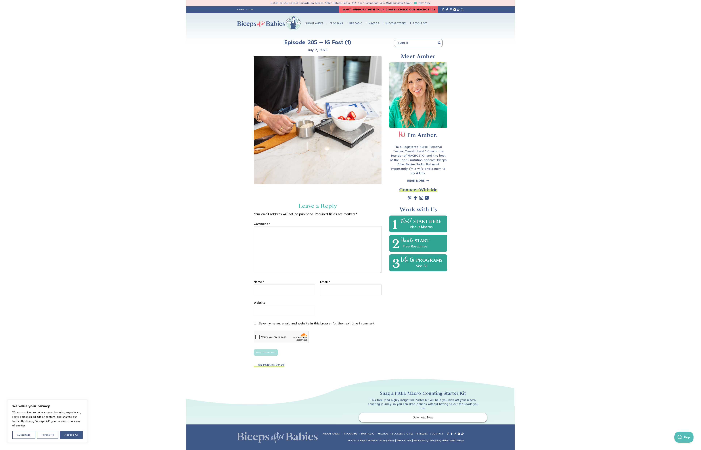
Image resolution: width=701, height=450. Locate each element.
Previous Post (271, 365)
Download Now (423, 417)
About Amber (331, 434)
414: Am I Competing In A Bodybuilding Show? (391, 3)
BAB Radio (367, 434)
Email (325, 282)
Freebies (422, 434)
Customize (23, 435)
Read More (415, 181)
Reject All (48, 435)
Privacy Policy (387, 440)
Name (259, 282)
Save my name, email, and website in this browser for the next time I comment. (317, 323)
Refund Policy (420, 440)
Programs (350, 434)
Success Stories (402, 434)
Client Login (245, 9)
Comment (262, 224)
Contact (437, 434)
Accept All (71, 435)
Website (259, 303)
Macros (383, 434)
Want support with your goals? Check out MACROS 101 (389, 9)
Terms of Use (404, 440)
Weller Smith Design (453, 440)
